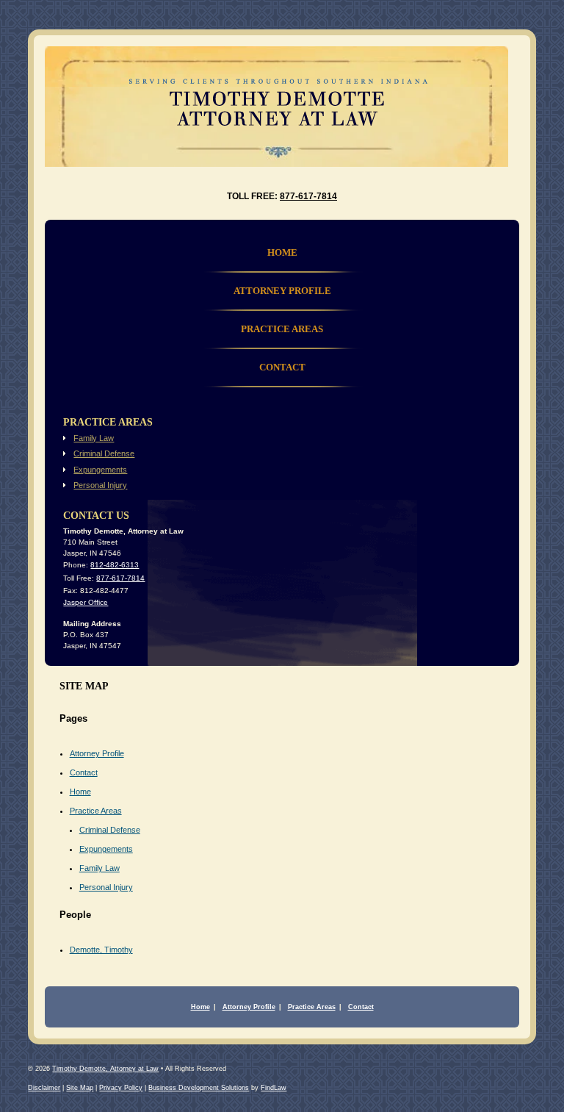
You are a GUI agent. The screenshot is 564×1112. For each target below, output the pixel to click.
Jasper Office (85, 602)
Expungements (106, 848)
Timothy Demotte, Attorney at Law (105, 1068)
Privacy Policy (120, 1087)
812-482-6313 (114, 565)
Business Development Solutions (198, 1087)
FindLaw (273, 1087)
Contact (84, 772)
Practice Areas (96, 810)
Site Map (79, 1087)
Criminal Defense (109, 829)
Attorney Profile (97, 753)
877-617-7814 (308, 196)
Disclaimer (44, 1087)
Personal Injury (106, 887)
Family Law (99, 868)
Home (80, 791)
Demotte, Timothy (101, 949)
